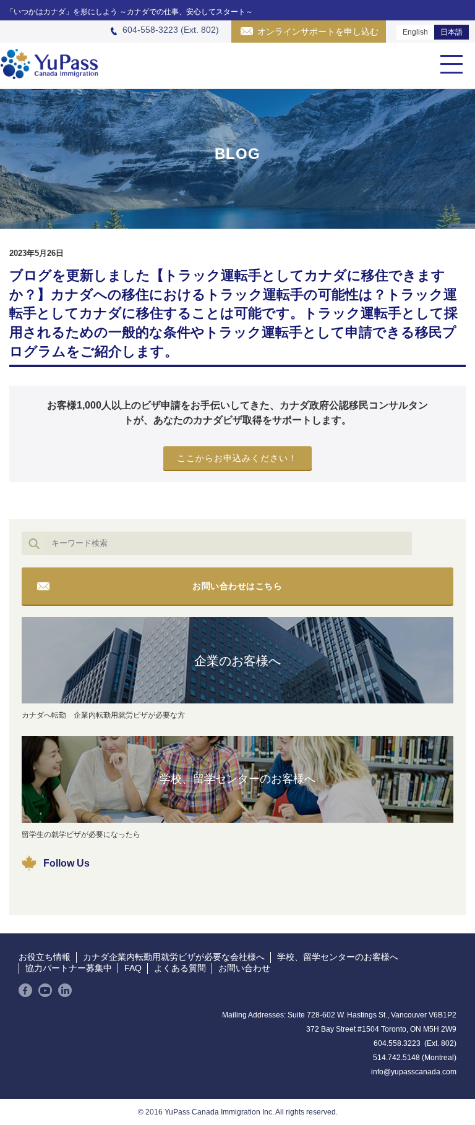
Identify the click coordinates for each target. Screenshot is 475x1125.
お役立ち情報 (45, 957)
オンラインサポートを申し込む (318, 31)
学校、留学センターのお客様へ (237, 779)
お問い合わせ (244, 968)
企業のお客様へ (237, 661)
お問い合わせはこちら (237, 586)
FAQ (133, 968)
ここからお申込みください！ (237, 458)
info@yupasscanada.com (413, 1072)
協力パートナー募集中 (68, 968)
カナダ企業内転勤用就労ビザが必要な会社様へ (174, 957)
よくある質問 (180, 968)
